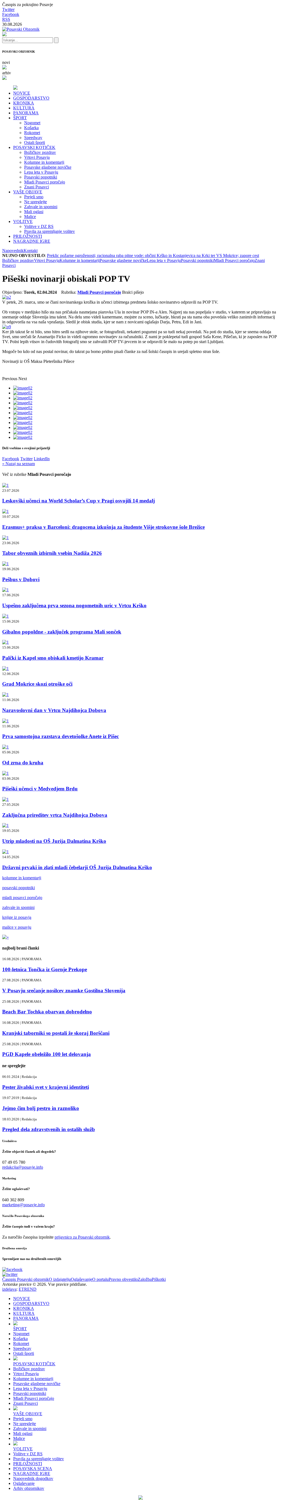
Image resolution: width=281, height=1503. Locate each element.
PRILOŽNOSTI (27, 236)
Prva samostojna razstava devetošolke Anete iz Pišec (60, 736)
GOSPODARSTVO (31, 98)
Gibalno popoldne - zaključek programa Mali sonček (61, 632)
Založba (145, 1279)
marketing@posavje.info (23, 1204)
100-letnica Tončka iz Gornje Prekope (44, 969)
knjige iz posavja (16, 917)
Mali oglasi (33, 211)
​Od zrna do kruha (22, 762)
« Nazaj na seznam (18, 463)
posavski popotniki (18, 887)
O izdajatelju (60, 1279)
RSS (6, 19)
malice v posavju (16, 927)
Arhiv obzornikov (28, 1488)
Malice (30, 216)
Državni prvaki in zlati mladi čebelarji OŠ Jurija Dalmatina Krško (77, 867)
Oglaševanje (81, 1279)
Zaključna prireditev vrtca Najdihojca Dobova (54, 815)
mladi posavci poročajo (22, 897)
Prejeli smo (33, 196)
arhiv (6, 72)
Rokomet (32, 132)
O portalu (100, 1279)
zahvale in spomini (18, 907)
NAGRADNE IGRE (31, 241)
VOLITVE (23, 221)
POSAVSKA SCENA (32, 1468)
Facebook (10, 14)
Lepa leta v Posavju (41, 172)
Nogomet (32, 122)
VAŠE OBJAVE (27, 192)
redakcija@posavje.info (22, 1167)
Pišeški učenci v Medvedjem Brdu (40, 789)
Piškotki (159, 1279)
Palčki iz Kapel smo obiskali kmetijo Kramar (52, 658)
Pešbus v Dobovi (21, 579)
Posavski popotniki (40, 177)
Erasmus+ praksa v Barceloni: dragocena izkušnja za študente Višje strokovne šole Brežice (103, 527)
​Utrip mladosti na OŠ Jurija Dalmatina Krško (54, 841)
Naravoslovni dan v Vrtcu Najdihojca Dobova (54, 710)
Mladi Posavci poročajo (44, 182)
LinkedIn (42, 458)
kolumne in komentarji (21, 877)
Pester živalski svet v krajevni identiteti (45, 1087)
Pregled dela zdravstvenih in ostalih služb (48, 1129)
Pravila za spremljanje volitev (49, 231)
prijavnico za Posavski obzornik (82, 1237)
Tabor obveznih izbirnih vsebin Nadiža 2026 (52, 553)
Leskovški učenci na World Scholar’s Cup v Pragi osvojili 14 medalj (78, 501)
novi (6, 62)
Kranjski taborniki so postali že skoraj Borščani (55, 1033)
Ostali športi (34, 142)
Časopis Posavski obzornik (25, 1279)
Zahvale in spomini (40, 206)
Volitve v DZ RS (39, 226)
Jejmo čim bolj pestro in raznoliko (40, 1108)
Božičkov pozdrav (40, 152)
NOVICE (21, 93)
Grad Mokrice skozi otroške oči (37, 684)
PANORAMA (26, 113)
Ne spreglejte (35, 201)
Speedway (33, 137)
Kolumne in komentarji (44, 162)
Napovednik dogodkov (33, 1478)
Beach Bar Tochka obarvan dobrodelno (47, 1012)
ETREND (27, 1289)
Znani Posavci (36, 187)
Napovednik (13, 250)
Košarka (31, 127)
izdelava (9, 1289)
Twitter (8, 9)
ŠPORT (20, 117)
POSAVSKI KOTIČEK (34, 147)
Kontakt (31, 250)
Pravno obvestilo (123, 1279)
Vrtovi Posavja (37, 157)
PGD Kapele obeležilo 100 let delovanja (46, 1054)
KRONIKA (23, 103)
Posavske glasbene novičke (47, 167)
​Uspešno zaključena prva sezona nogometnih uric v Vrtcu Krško (74, 605)
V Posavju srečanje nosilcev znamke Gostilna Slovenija (63, 990)
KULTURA (24, 108)
